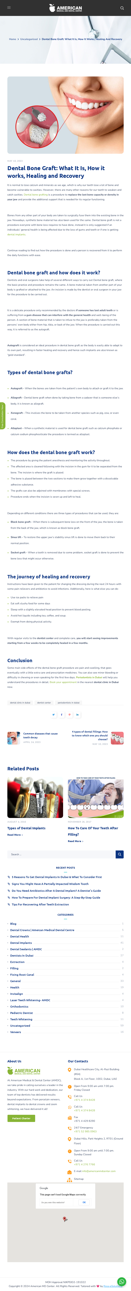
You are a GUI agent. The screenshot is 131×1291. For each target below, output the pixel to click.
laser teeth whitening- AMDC (30, 1000)
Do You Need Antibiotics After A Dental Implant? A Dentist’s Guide (56, 890)
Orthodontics (19, 1006)
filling (14, 968)
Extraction (17, 962)
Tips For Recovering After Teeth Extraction (40, 904)
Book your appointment (63, 682)
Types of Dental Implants (26, 828)
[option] (35, 808)
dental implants (16, 234)
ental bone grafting (37, 194)
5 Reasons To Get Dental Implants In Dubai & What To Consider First (57, 877)
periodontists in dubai (68, 702)
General (15, 981)
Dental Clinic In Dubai (20, 702)
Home (12, 39)
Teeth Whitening (21, 1019)
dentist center (44, 702)
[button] (21, 1118)
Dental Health (19, 936)
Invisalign (16, 993)
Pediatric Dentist (21, 1013)
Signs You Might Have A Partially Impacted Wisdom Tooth (50, 884)
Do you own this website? (53, 1202)
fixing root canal (22, 974)
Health (14, 987)
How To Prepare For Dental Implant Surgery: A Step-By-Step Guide (56, 897)
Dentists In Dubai (21, 955)
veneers (15, 1032)
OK (84, 1202)
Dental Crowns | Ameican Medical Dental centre (42, 930)
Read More (14, 834)
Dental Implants (21, 942)
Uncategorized (29, 39)
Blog (13, 923)
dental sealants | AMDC (26, 949)
